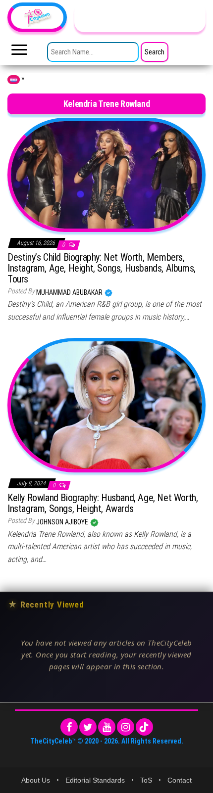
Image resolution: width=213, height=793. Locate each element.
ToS (146, 780)
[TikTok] (144, 727)
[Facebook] (69, 727)
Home (13, 80)
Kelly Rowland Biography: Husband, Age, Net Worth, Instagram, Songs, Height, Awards (102, 503)
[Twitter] (88, 727)
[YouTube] (106, 727)
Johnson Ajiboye (63, 522)
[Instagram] (125, 727)
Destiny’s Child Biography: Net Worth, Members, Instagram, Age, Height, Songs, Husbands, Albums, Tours (101, 268)
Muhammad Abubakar (70, 292)
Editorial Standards (95, 780)
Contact (179, 780)
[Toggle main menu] (19, 52)
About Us (35, 780)
